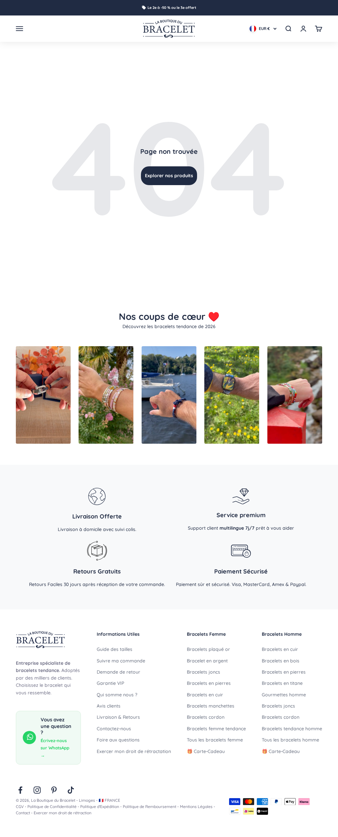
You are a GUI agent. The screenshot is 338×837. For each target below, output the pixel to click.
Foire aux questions (118, 740)
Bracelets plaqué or (208, 649)
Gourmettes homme (284, 695)
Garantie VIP (110, 683)
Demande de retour (118, 672)
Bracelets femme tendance (216, 729)
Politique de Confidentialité (52, 806)
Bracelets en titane (282, 683)
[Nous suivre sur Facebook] (20, 790)
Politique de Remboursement (149, 806)
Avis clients (108, 706)
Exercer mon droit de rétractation (134, 751)
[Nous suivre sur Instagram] (37, 790)
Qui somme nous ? (117, 695)
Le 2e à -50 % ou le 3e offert (172, 7)
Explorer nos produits (169, 176)
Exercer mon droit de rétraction (62, 812)
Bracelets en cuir (205, 695)
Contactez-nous (114, 729)
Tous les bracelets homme (290, 740)
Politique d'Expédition (99, 806)
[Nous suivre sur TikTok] (70, 790)
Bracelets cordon (205, 717)
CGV (20, 806)
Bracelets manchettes (210, 706)
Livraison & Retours (118, 717)
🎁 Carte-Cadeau (206, 751)
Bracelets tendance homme (292, 729)
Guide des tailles (114, 649)
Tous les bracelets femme (215, 740)
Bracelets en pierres (209, 683)
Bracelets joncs (203, 672)
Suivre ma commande (121, 661)
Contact (23, 812)
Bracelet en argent (207, 661)
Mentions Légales (196, 806)
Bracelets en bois (280, 661)
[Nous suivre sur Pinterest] (54, 790)
